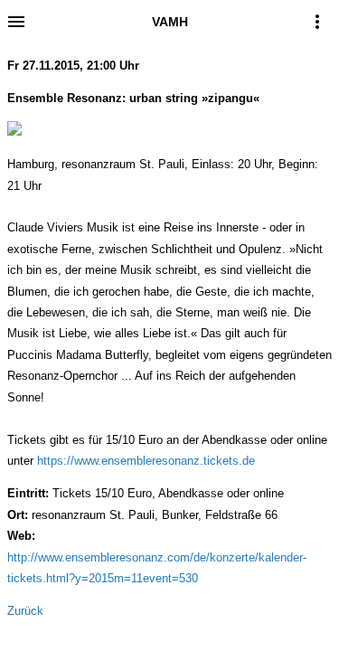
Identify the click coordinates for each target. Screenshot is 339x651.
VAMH (170, 21)
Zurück (25, 611)
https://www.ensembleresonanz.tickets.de (146, 460)
